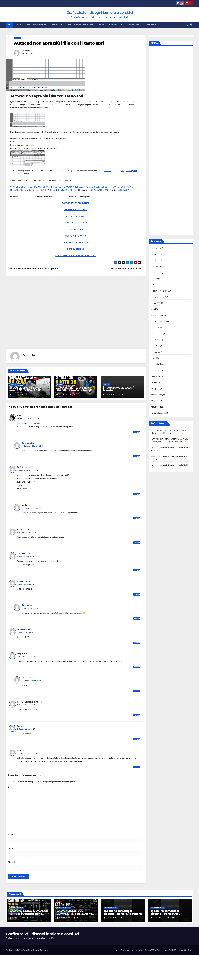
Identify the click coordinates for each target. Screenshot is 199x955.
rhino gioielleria (157, 364)
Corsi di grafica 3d (36, 25)
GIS (131, 187)
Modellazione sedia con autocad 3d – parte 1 (35, 268)
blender (129, 171)
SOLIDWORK (123, 190)
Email (11, 848)
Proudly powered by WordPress (16, 950)
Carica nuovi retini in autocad (124, 268)
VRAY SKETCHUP (18, 187)
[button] (187, 25)
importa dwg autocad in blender (119, 389)
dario (24, 443)
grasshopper (156, 315)
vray (135, 171)
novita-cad (155, 340)
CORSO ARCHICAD (75, 249)
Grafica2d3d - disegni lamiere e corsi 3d (99, 12)
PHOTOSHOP (53, 190)
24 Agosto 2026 (65, 918)
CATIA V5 (125, 187)
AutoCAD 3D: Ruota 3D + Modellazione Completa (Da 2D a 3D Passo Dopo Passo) (75, 390)
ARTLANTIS (114, 187)
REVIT (43, 190)
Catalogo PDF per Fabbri (80, 25)
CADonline (56, 25)
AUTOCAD (67, 187)
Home (18, 25)
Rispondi (137, 432)
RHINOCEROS (16, 190)
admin (27, 51)
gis (152, 309)
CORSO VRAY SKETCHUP (75, 210)
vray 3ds (155, 401)
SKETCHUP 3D (100, 187)
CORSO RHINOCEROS (76, 229)
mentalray (155, 328)
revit (122, 171)
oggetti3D (155, 346)
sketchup (107, 171)
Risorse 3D (134, 25)
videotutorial (156, 395)
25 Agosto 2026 (18, 918)
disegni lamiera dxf (159, 291)
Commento (13, 787)
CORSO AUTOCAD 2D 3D (75, 223)
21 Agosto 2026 (112, 918)
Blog (101, 25)
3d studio (155, 254)
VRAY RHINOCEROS (52, 187)
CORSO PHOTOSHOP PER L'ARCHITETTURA (75, 256)
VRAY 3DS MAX (34, 187)
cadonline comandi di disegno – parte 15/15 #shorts (123, 912)
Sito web (11, 862)
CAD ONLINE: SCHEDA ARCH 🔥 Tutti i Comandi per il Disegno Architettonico (29, 913)
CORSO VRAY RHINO (75, 216)
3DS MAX (89, 187)
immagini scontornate (160, 321)
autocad (17, 38)
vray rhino (155, 407)
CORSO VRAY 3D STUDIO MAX (75, 203)
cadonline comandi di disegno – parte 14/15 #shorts (164, 913)
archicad (155, 260)
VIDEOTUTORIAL (68, 190)
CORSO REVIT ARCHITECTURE (76, 243)
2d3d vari (155, 248)
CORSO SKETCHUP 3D (75, 236)
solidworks (155, 382)
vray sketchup (157, 413)
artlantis (154, 266)
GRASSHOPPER (32, 190)
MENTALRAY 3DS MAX (98, 190)
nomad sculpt (157, 334)
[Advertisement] (75, 316)
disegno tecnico (158, 297)
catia (153, 285)
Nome (11, 835)
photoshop (155, 352)
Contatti (151, 25)
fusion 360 (155, 303)
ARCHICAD (78, 187)
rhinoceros (15, 174)
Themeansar (44, 950)
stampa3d (155, 389)
